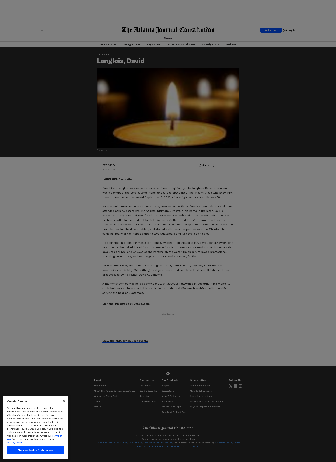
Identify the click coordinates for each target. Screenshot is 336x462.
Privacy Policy (14, 442)
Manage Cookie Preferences (35, 450)
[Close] (64, 401)
